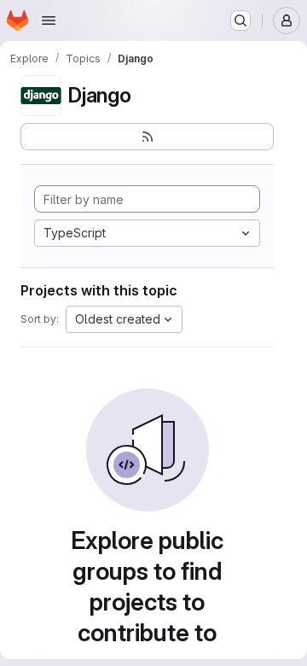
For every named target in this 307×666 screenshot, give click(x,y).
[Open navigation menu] (48, 20)
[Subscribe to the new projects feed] (147, 136)
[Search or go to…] (240, 20)
